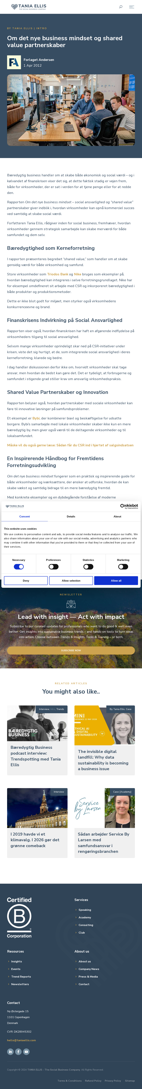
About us (85, 961)
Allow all (116, 580)
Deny (26, 580)
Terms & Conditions (69, 1080)
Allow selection (71, 580)
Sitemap (130, 1080)
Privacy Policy (113, 1080)
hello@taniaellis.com (21, 1040)
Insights (16, 961)
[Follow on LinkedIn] (10, 1051)
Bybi (36, 418)
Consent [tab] (24, 516)
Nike (77, 274)
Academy (85, 917)
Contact (84, 984)
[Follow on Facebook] (18, 1051)
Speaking (85, 910)
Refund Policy (93, 1080)
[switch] (54, 567)
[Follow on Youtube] (26, 1051)
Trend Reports (21, 977)
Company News (89, 969)
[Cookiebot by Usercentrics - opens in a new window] (123, 506)
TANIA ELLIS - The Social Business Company (53, 1069)
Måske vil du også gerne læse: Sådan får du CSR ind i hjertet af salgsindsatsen (70, 445)
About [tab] (117, 516)
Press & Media (88, 977)
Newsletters (20, 984)
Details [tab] (71, 516)
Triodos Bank (57, 274)
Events (15, 969)
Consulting (86, 925)
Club (82, 933)
